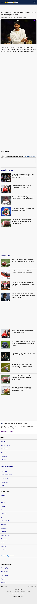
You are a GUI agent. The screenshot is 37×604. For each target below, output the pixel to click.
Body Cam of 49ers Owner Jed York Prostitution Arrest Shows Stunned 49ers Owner (23, 175)
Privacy (9, 591)
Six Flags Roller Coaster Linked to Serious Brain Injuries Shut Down (22, 271)
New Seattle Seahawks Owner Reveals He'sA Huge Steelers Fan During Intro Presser (23, 343)
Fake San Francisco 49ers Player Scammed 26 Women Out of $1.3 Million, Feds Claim (21, 388)
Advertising (16, 591)
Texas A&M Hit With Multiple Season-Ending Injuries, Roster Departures (23, 197)
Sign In (3, 579)
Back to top (4, 586)
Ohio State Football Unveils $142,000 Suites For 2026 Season (23, 209)
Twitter (11, 431)
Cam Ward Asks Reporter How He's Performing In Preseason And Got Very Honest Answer (23, 295)
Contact (23, 591)
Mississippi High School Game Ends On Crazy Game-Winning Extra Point (23, 260)
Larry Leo (4, 17)
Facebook (4, 431)
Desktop (20, 589)
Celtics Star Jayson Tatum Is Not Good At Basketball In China (23, 354)
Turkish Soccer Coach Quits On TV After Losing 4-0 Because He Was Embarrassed (22, 366)
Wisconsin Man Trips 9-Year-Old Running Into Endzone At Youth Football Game (21, 221)
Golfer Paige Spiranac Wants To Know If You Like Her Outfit (21, 186)
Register (3, 582)
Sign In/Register (31, 586)
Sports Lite (5, 256)
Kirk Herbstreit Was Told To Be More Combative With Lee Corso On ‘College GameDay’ (23, 284)
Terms (28, 591)
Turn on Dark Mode (18, 596)
